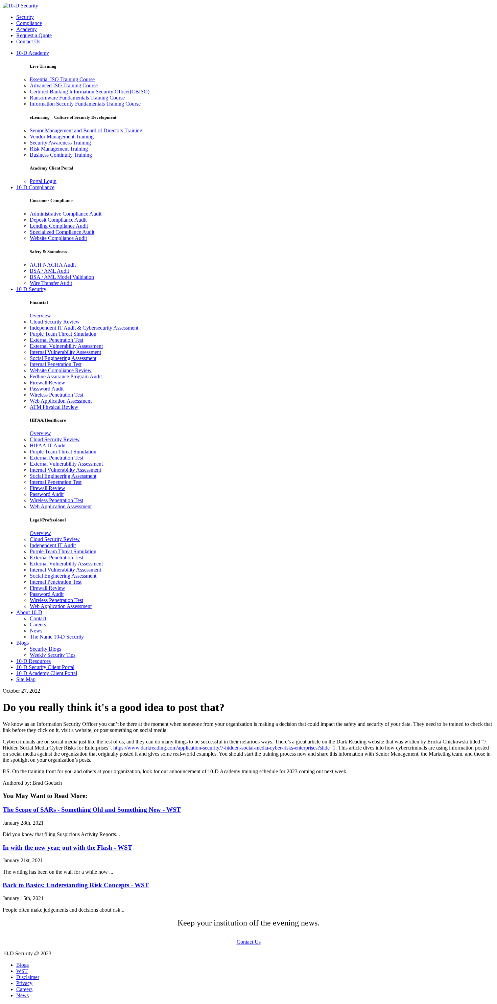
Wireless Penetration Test (56, 395)
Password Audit (47, 389)
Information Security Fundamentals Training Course (85, 104)
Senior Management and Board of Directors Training (86, 130)
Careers (38, 624)
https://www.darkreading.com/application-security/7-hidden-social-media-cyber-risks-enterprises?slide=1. (225, 748)
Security (25, 17)
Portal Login (43, 181)
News (36, 630)
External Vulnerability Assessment (66, 346)
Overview (40, 315)
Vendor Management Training (62, 136)
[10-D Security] (20, 5)
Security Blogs (45, 649)
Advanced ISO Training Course (64, 85)
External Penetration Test (56, 340)
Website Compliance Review (61, 370)
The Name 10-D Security (57, 637)
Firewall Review (47, 382)
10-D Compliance (35, 187)
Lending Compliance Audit (59, 226)
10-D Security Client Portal (45, 667)
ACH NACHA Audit (53, 265)
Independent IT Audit (53, 545)
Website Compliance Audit (58, 238)
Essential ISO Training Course (62, 79)
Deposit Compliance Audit (58, 220)
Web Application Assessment (61, 401)
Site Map (26, 679)
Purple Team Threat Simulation (63, 334)
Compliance (29, 23)
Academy (26, 29)
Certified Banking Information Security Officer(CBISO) (89, 91)
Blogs (22, 643)
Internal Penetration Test (55, 364)
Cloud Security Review (55, 322)
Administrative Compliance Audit (65, 214)
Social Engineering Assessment (63, 358)
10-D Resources (33, 661)
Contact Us (28, 41)
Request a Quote (34, 35)
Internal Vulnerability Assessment (65, 352)
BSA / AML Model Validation (62, 277)
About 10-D (29, 612)
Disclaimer (27, 977)
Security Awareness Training (60, 143)
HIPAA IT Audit (48, 445)
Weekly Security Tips (52, 655)
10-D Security (31, 289)
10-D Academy (32, 53)
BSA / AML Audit (49, 271)
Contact (38, 618)
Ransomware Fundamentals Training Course (77, 98)
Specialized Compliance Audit (62, 232)
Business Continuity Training (61, 155)
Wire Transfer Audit (51, 283)
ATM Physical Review (54, 407)
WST (22, 971)
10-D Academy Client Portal (46, 673)
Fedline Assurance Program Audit (66, 376)
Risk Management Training (59, 149)
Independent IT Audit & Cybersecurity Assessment (84, 328)
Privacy (24, 983)
